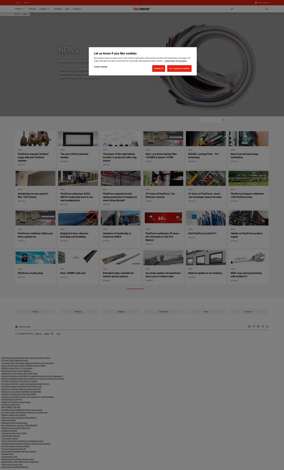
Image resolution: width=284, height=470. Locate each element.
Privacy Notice (181, 61)
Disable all (158, 68)
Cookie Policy (169, 61)
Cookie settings (100, 66)
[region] (143, 61)
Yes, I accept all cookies (179, 68)
